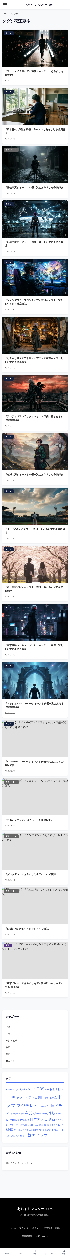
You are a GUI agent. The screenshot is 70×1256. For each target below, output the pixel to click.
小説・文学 (11, 1040)
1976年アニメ (12, 1089)
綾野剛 (35, 1130)
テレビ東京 (51, 1097)
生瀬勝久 (53, 1125)
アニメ (9, 1026)
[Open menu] (5, 4)
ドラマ (9, 1033)
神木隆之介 (19, 1129)
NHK (32, 1089)
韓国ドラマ (38, 1135)
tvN (47, 1089)
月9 (57, 1120)
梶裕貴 (30, 1125)
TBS (40, 1089)
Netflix (23, 1089)
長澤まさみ (14, 1136)
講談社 (50, 1129)
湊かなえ (38, 1124)
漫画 (8, 1054)
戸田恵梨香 (14, 1120)
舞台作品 (10, 1061)
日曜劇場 (24, 1119)
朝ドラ (14, 1124)
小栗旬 (45, 1113)
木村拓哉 (23, 1125)
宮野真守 (37, 1113)
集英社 (23, 1136)
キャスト (20, 1097)
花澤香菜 (43, 1130)
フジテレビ (27, 1105)
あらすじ (55, 1089)
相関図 (9, 1129)
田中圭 (61, 1125)
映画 (8, 1047)
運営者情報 (27, 1236)
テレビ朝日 (36, 1097)
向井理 (21, 1113)
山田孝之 (59, 1113)
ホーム (5, 13)
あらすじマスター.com (35, 1209)
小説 (52, 1113)
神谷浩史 (28, 1130)
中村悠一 (14, 1113)
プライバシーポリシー (29, 1228)
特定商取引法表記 (52, 1228)
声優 (28, 1113)
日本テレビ (39, 1119)
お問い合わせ (42, 1236)
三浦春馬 (42, 1106)
